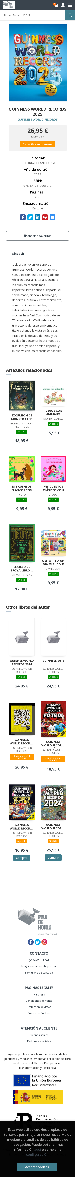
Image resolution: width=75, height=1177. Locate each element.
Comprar (21, 858)
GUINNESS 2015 (53, 661)
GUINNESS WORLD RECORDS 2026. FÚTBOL (53, 744)
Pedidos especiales (39, 1041)
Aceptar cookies (37, 1167)
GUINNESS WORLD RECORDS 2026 (22, 742)
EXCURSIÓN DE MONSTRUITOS (21, 417)
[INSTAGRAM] (44, 942)
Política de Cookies (39, 1013)
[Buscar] (70, 15)
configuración (37, 1154)
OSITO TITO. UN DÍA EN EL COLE (53, 562)
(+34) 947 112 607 (39, 960)
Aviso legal (39, 994)
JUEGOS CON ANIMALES (53, 412)
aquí (37, 1149)
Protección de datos (39, 1007)
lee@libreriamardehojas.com (39, 966)
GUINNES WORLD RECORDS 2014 (22, 662)
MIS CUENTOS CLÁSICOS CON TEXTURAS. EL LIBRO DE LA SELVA (21, 489)
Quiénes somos (39, 1035)
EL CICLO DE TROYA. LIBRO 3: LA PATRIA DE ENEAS (22, 569)
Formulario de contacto (39, 972)
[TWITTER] (38, 942)
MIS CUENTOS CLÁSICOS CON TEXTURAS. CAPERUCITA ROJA (53, 489)
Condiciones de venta (39, 1000)
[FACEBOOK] (31, 942)
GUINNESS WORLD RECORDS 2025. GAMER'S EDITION (22, 827)
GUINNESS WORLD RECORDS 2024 (53, 827)
